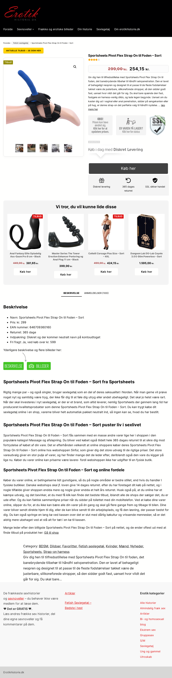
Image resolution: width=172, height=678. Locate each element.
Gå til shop (51, 532)
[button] (75, 67)
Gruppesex (147, 635)
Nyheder (136, 546)
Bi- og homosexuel (152, 619)
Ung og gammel (150, 651)
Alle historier (148, 602)
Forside (6, 43)
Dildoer (55, 546)
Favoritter (69, 546)
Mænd (124, 546)
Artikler (70, 593)
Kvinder (111, 546)
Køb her (128, 168)
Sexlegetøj (147, 646)
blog (143, 624)
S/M (142, 640)
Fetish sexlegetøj (20, 43)
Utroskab (146, 656)
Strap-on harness (56, 552)
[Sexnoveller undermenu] (33, 29)
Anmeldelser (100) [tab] (96, 293)
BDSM (43, 546)
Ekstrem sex (148, 629)
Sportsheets (32, 552)
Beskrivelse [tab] (71, 293)
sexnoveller (16, 598)
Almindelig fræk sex (152, 608)
